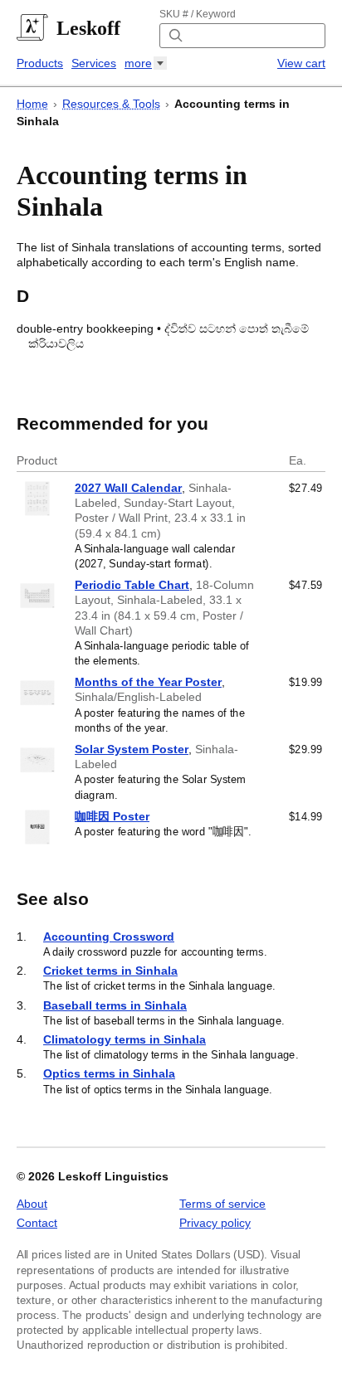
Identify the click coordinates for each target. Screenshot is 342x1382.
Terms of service (222, 1203)
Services (93, 63)
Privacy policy (215, 1222)
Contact (37, 1222)
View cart (301, 63)
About (32, 1203)
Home (32, 103)
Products (40, 63)
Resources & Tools (111, 103)
